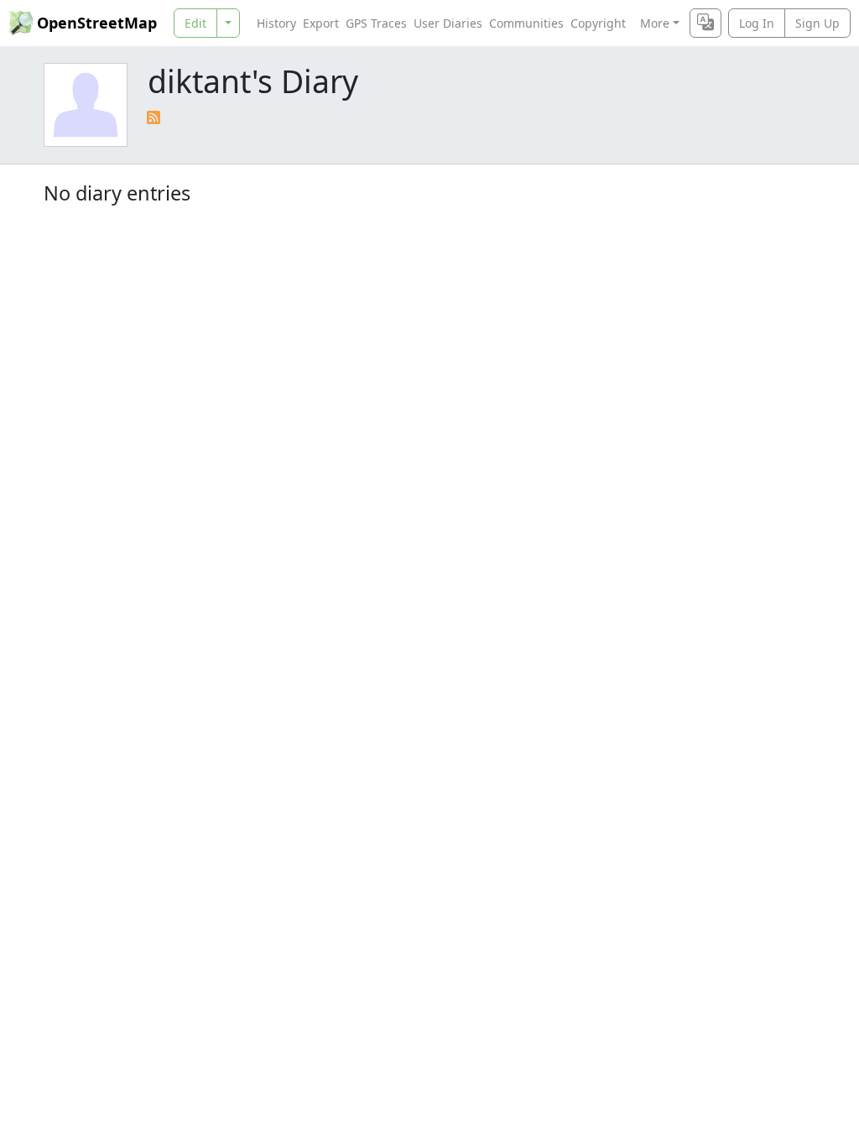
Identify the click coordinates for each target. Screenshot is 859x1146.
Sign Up (817, 23)
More (654, 23)
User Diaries (448, 23)
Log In (756, 23)
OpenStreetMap (97, 23)
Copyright (598, 23)
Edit (195, 23)
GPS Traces (376, 23)
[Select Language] (705, 23)
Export (321, 23)
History (276, 23)
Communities (526, 23)
